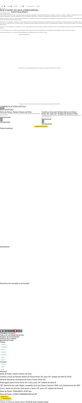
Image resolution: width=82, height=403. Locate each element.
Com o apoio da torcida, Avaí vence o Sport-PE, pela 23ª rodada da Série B (31, 388)
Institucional (2, 8)
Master (2, 369)
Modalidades (4, 354)
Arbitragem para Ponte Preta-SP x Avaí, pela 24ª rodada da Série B (28, 382)
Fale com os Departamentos (12, 335)
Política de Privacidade (9, 337)
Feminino (3, 366)
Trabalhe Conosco (7, 333)
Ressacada (3, 352)
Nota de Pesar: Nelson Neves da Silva (16, 374)
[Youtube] (15, 331)
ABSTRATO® (8, 400)
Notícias (16, 6)
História (2, 349)
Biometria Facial (6, 340)
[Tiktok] (9, 331)
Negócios (3, 359)
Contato (38, 6)
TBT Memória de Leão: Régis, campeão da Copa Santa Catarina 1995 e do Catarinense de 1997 (40, 385)
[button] (0, 108)
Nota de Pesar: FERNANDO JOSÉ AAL (16, 391)
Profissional (46, 119)
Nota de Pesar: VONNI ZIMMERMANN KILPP (18, 394)
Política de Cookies (8, 338)
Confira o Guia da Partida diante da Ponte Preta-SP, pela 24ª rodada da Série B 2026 (35, 377)
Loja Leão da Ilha (30, 6)
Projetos (3, 357)
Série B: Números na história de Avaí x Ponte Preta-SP (22, 380)
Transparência (4, 346)
